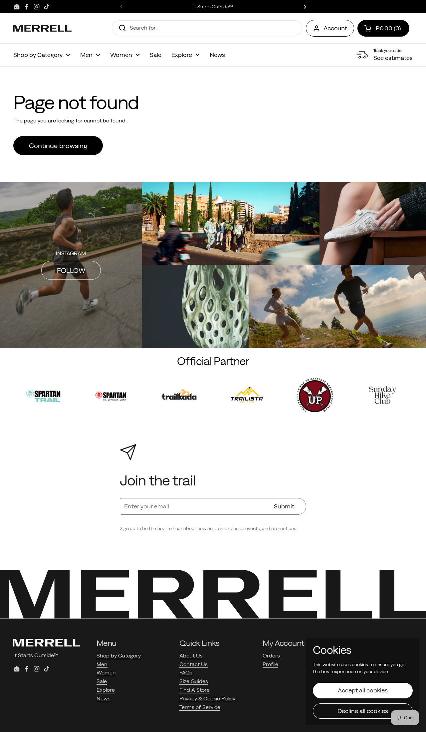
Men (102, 664)
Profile (270, 664)
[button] (383, 28)
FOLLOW (71, 270)
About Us (191, 655)
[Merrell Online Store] (42, 28)
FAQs (185, 672)
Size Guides (193, 681)
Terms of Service (199, 707)
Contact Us (193, 664)
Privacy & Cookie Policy (207, 698)
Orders (271, 655)
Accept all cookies (363, 690)
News (103, 698)
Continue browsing (58, 145)
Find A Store (194, 690)
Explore (106, 690)
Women (106, 672)
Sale (102, 681)
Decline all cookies (362, 710)
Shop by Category (119, 655)
